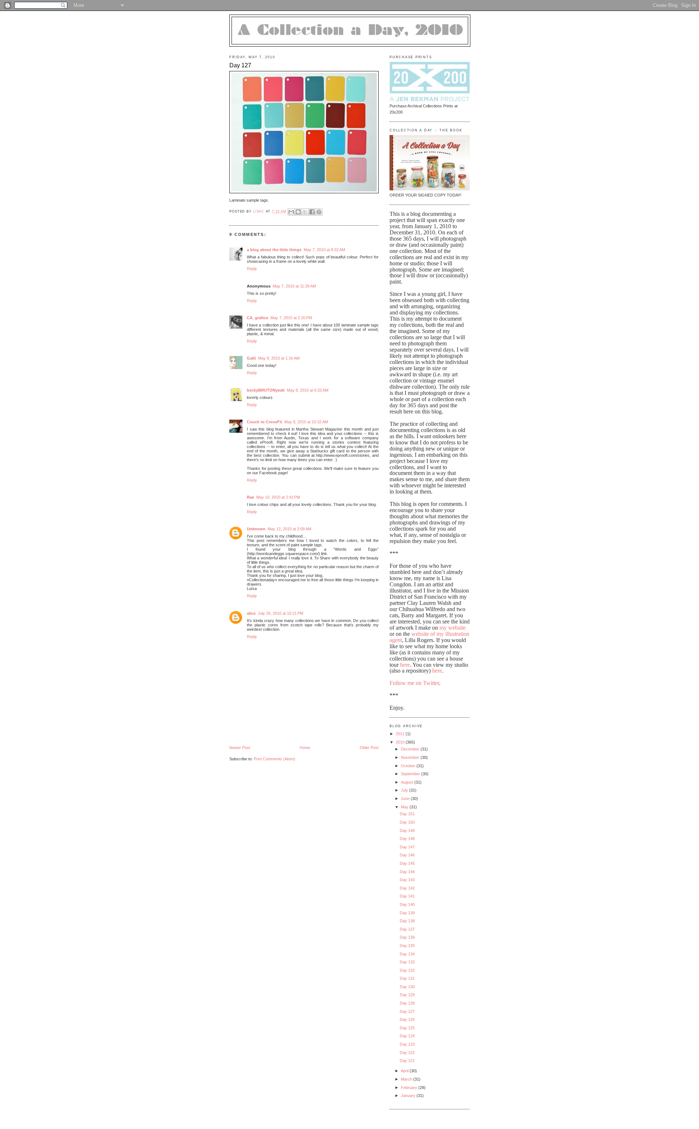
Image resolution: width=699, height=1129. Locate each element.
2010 (401, 742)
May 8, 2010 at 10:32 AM (306, 422)
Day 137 (407, 929)
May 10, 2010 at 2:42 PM (278, 497)
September (411, 774)
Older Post (369, 747)
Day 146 (407, 855)
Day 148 (407, 838)
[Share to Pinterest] (319, 211)
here (405, 665)
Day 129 (407, 995)
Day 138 (407, 921)
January (408, 1095)
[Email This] (291, 211)
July (405, 790)
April (405, 1071)
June (406, 798)
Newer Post (239, 747)
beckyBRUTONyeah (266, 390)
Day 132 (407, 970)
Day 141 (407, 896)
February (409, 1087)
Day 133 (407, 962)
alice (251, 613)
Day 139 (407, 913)
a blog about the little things (274, 249)
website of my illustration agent (429, 637)
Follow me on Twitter (414, 683)
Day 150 (407, 822)
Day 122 (407, 1052)
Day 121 (407, 1060)
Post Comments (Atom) (274, 759)
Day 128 (407, 1003)
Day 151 (407, 814)
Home (305, 747)
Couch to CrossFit (264, 422)
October (408, 766)
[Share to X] (305, 211)
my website (452, 628)
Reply (252, 268)
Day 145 (407, 863)
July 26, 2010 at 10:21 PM (280, 613)
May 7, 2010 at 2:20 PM (291, 318)
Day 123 (407, 1044)
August (407, 782)
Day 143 (407, 880)
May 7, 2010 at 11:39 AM (294, 286)
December (410, 749)
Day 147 (407, 847)
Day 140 (407, 904)
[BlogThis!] (298, 211)
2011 (401, 734)
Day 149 (407, 830)
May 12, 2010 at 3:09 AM (289, 529)
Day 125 (407, 1028)
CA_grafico (257, 318)
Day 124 (407, 1036)
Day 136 (407, 937)
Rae (250, 497)
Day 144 (407, 871)
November (410, 757)
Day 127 (407, 1011)
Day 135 (407, 945)
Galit (251, 358)
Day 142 (407, 888)
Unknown (256, 529)
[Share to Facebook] (312, 211)
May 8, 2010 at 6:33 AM (307, 390)
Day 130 (407, 987)
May (405, 807)
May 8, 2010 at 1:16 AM (279, 358)
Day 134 (407, 954)
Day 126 (407, 1019)
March (407, 1079)
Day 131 (407, 978)
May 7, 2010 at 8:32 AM (324, 249)
